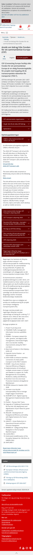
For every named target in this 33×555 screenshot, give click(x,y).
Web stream (7, 178)
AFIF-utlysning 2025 (9, 240)
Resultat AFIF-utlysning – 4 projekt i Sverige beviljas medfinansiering (14, 223)
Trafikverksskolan (7, 524)
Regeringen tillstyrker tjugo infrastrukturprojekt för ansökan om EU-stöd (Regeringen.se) (16, 450)
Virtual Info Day (8, 164)
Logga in (20, 29)
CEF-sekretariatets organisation (13, 119)
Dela (4, 59)
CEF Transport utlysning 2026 (13, 217)
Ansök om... (21, 37)
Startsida (5, 37)
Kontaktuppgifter (22, 58)
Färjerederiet (6, 522)
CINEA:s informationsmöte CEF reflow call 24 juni (13, 140)
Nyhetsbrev (7, 129)
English (12, 58)
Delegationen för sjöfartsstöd (11, 520)
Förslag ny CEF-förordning (12, 229)
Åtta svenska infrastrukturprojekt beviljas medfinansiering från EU (14, 234)
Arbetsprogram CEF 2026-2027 (16, 483)
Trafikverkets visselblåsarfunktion (13, 531)
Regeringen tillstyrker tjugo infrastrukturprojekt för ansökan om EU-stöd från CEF (15, 252)
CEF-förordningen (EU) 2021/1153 (17, 466)
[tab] (17, 119)
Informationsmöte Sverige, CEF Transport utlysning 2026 (13, 212)
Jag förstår (6, 21)
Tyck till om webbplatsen (10, 533)
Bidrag (6, 39)
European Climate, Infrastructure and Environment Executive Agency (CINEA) (16, 472)
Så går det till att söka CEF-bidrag (14, 124)
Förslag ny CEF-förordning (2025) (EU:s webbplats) (16, 479)
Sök (29, 29)
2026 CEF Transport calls (11, 166)
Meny (3, 33)
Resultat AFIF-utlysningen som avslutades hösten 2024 (13, 245)
